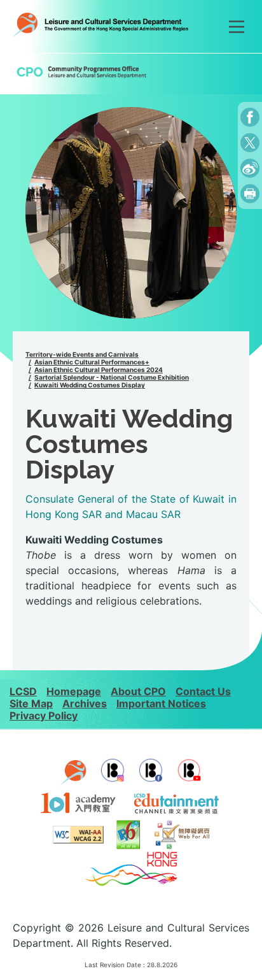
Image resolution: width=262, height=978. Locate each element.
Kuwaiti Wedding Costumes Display (89, 385)
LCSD (23, 691)
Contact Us (203, 691)
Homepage (73, 691)
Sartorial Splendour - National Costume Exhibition (111, 377)
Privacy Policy (44, 715)
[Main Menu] (236, 27)
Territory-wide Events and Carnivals (82, 354)
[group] (131, 213)
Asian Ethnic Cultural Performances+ (91, 362)
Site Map (31, 703)
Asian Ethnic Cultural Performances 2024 (98, 369)
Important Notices (161, 703)
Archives (84, 703)
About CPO (138, 691)
